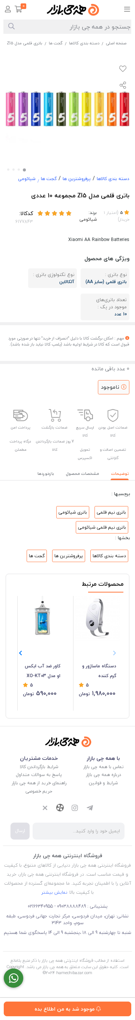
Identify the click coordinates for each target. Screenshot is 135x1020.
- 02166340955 (42, 906)
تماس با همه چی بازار (103, 767)
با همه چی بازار (103, 758)
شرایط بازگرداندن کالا (39, 767)
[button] (20, 653)
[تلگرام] (90, 809)
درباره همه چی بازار (103, 775)
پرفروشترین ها (77, 179)
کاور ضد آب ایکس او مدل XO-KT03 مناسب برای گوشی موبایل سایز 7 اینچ (42, 671)
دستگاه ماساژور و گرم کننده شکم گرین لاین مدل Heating (99, 671)
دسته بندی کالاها (84, 43)
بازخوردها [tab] (46, 473)
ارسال (20, 831)
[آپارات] (60, 808)
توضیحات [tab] (120, 473)
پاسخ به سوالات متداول (39, 775)
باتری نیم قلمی (111, 512)
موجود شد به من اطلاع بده (65, 1009)
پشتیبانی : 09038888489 (82, 906)
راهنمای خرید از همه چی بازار (39, 783)
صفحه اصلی (116, 43)
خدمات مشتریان (39, 758)
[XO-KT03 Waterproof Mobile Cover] (41, 618)
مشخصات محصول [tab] (82, 473)
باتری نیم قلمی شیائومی (102, 527)
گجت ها (56, 43)
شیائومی (27, 179)
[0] (18, 10)
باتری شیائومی (72, 512)
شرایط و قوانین (103, 783)
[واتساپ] (13, 978)
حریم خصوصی (39, 791)
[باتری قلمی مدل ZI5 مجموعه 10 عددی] (67, 741)
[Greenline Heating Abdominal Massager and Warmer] (97, 618)
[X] (45, 809)
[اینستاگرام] (75, 809)
